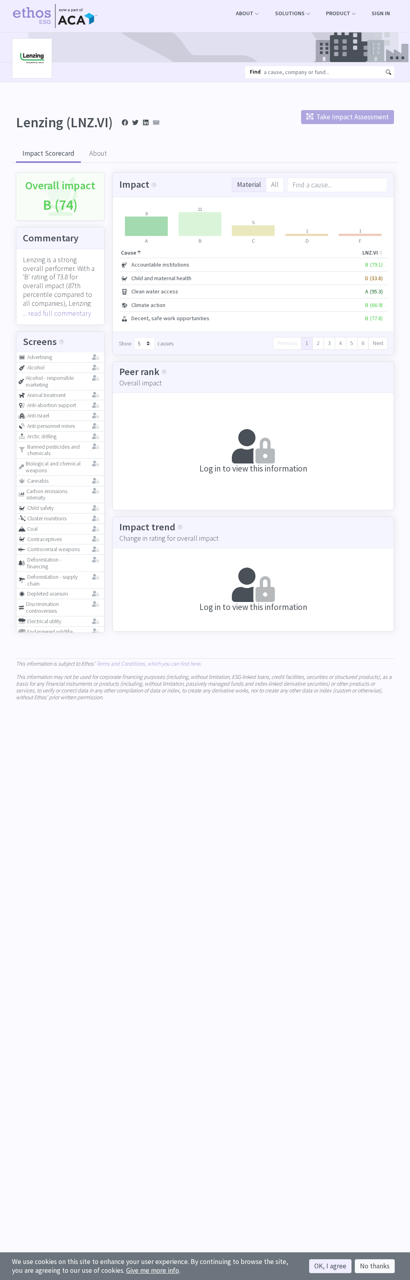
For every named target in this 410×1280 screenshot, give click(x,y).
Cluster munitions (46, 518)
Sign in (381, 13)
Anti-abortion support (51, 405)
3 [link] (329, 343)
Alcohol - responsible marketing (50, 381)
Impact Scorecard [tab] (48, 153)
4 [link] (340, 343)
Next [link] (378, 343)
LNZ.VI (370, 252)
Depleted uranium (47, 593)
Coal (32, 529)
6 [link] (363, 343)
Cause (129, 252)
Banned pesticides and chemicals (53, 450)
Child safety (40, 508)
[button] (247, 13)
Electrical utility (44, 621)
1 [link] (306, 343)
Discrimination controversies (42, 607)
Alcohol (35, 367)
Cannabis (37, 480)
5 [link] (351, 343)
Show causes (146, 343)
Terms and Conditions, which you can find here (148, 663)
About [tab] (98, 153)
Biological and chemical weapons (53, 467)
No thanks (375, 1266)
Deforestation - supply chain (52, 580)
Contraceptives (44, 539)
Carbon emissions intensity (46, 495)
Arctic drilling (41, 436)
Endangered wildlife (49, 631)
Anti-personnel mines (51, 426)
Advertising (39, 357)
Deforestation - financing (44, 563)
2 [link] (318, 343)
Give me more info (152, 1270)
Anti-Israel (38, 415)
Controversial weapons (53, 549)
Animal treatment (46, 395)
